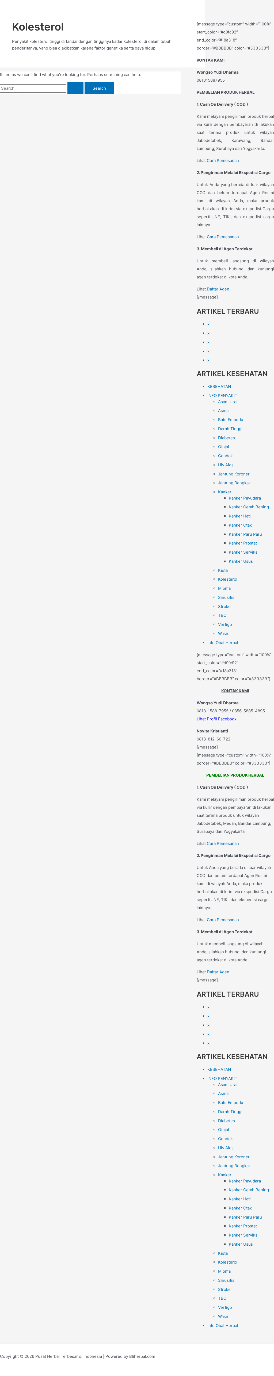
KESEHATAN (219, 386)
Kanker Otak (240, 525)
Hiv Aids (226, 464)
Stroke (224, 606)
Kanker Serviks (243, 552)
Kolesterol (227, 579)
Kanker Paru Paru (245, 534)
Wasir (223, 633)
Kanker (224, 491)
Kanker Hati (240, 516)
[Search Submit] (75, 88)
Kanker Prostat (243, 543)
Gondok (225, 455)
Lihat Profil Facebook (217, 718)
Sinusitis (226, 597)
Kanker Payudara (245, 498)
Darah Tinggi (230, 428)
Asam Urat (228, 401)
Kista (223, 570)
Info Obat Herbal (222, 642)
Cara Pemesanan (223, 160)
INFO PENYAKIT (222, 395)
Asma (223, 410)
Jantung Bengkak (234, 482)
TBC (222, 615)
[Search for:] (42, 88)
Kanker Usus (241, 561)
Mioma (224, 588)
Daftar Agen (218, 289)
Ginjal (223, 446)
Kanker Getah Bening (249, 506)
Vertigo (225, 624)
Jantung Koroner (234, 474)
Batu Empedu (230, 419)
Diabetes (226, 437)
